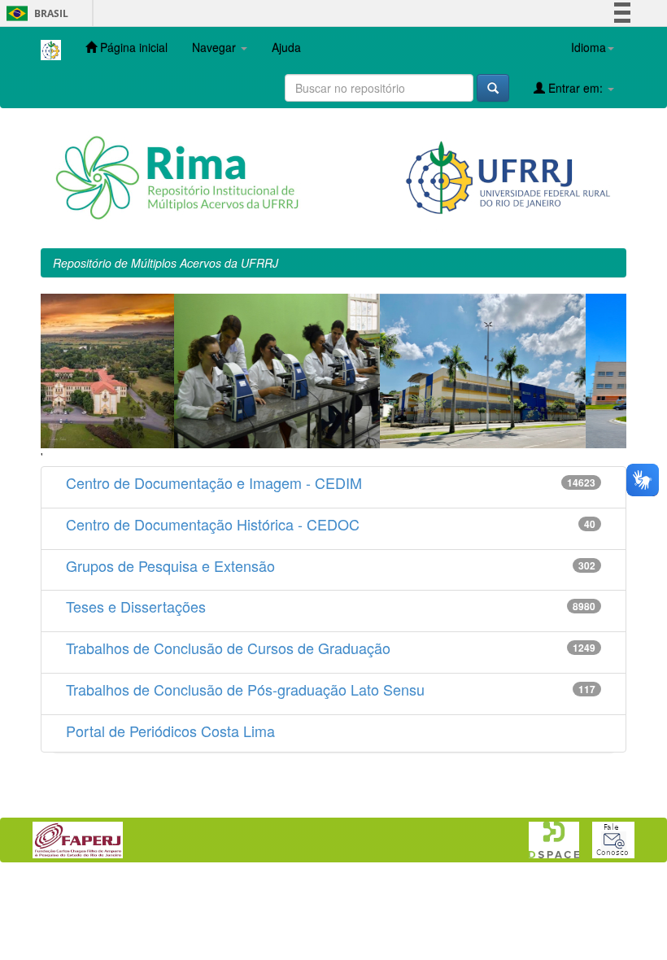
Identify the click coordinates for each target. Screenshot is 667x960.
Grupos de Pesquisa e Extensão (170, 565)
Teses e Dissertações (136, 606)
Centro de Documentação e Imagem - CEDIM (214, 482)
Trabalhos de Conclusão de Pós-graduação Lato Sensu (245, 689)
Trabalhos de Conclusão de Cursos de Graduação (228, 647)
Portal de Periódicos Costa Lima (170, 730)
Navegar (215, 47)
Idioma (588, 47)
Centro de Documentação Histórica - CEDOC (213, 524)
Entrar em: (575, 88)
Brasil (34, 13)
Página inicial (132, 47)
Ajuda (286, 47)
